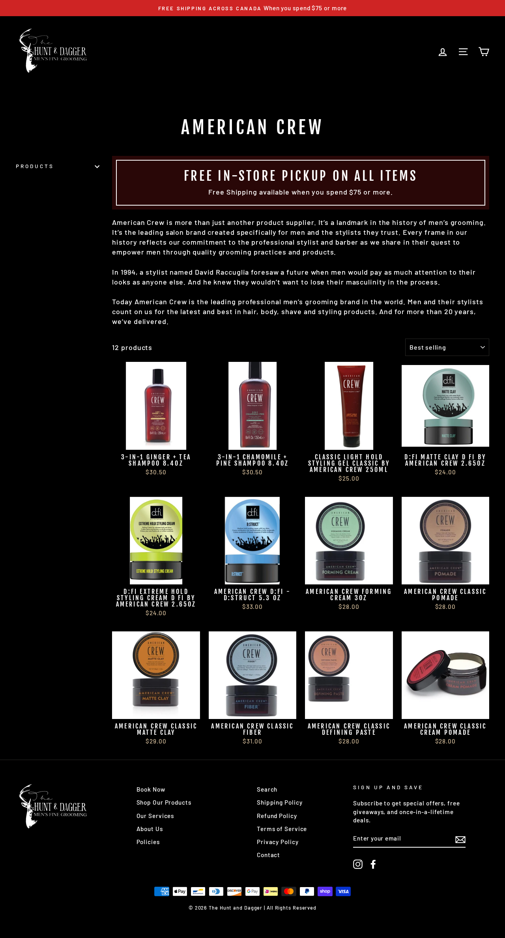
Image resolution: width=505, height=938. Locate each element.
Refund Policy (277, 815)
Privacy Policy (278, 841)
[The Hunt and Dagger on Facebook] (373, 864)
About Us (150, 828)
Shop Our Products (164, 802)
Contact (268, 854)
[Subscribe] (460, 839)
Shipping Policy (280, 802)
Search (267, 789)
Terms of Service (282, 828)
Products (35, 166)
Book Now (151, 789)
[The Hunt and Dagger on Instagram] (358, 864)
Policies (148, 841)
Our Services (155, 815)
